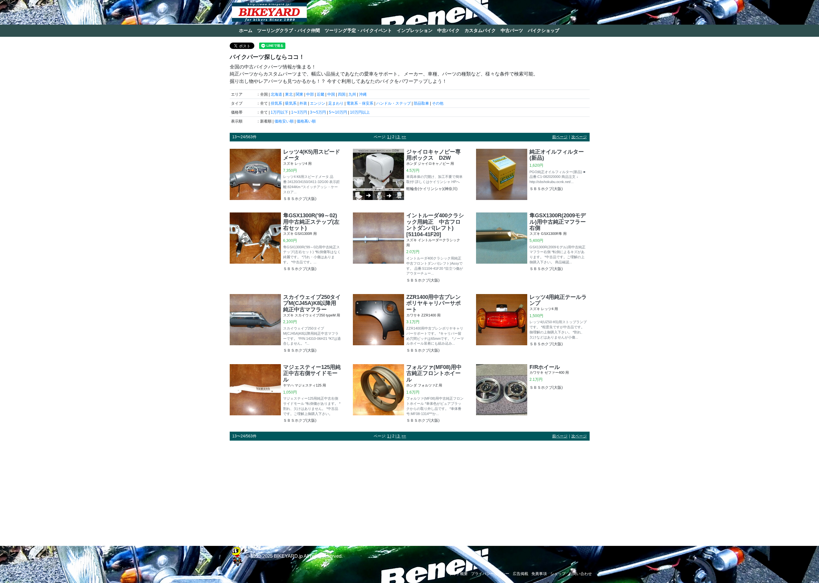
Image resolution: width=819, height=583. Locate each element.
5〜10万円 (338, 112)
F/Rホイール (544, 367)
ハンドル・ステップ (393, 103)
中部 (310, 94)
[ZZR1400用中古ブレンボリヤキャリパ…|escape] (378, 324)
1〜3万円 (299, 112)
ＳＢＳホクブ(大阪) (299, 198)
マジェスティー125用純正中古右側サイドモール (312, 373)
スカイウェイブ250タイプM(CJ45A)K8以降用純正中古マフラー (312, 303)
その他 (437, 103)
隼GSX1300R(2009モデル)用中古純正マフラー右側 (557, 221)
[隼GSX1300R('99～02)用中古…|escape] (255, 242)
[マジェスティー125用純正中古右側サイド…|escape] (255, 394)
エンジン (317, 103)
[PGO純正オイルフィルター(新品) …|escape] (501, 174)
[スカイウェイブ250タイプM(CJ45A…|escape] (255, 324)
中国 (331, 94)
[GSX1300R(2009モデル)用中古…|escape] (501, 242)
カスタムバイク (480, 30)
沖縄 (363, 94)
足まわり (336, 103)
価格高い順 (306, 121)
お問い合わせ (580, 573)
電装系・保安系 (359, 103)
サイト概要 (458, 573)
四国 (342, 94)
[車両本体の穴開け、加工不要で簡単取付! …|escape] (378, 174)
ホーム (245, 30)
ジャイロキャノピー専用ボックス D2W (433, 155)
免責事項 (539, 573)
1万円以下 (279, 112)
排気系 (276, 103)
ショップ (558, 573)
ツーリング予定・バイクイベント (358, 30)
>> (404, 137)
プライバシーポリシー (490, 573)
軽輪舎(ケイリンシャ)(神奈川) (431, 189)
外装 (303, 103)
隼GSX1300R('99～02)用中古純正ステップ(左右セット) (311, 221)
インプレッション (415, 30)
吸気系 (291, 103)
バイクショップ (543, 30)
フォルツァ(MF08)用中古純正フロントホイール (434, 373)
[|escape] (501, 389)
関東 (299, 94)
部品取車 (421, 103)
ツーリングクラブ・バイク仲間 (288, 30)
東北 (289, 94)
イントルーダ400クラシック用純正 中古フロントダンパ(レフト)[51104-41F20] (435, 224)
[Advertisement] (410, 490)
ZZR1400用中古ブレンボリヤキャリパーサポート (433, 303)
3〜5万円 (318, 112)
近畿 (320, 94)
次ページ (579, 137)
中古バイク (448, 30)
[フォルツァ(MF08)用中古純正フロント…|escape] (378, 394)
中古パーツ (512, 30)
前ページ (560, 137)
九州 (352, 94)
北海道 (276, 94)
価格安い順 (284, 121)
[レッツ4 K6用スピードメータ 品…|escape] (255, 176)
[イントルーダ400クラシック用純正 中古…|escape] (378, 248)
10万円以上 (360, 112)
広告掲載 (520, 573)
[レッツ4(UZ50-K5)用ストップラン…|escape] (501, 321)
